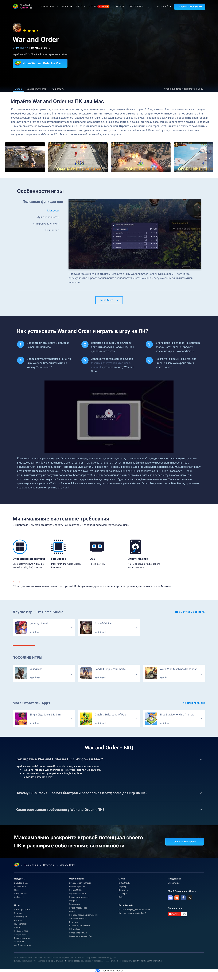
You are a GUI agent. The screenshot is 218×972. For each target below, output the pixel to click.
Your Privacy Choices (112, 970)
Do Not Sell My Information (151, 961)
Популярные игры (22, 909)
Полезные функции (78, 933)
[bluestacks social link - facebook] (183, 897)
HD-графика (75, 929)
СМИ (120, 897)
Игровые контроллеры (80, 883)
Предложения (20, 893)
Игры (65, 6)
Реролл (72, 911)
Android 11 (19, 897)
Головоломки (20, 924)
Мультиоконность (77, 893)
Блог (79, 6)
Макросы (73, 900)
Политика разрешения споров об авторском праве (87, 961)
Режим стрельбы (77, 886)
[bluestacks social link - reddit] (176, 897)
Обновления (174, 883)
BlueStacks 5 (20, 886)
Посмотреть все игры (190, 612)
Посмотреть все (194, 703)
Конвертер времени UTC (80, 936)
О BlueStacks (124, 883)
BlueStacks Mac (21, 883)
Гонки (17, 927)
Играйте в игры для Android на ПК (134, 909)
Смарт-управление (78, 908)
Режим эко (74, 904)
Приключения (20, 917)
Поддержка (136, 6)
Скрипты (73, 922)
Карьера (122, 893)
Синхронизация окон (79, 897)
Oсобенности (46, 6)
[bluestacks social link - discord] (170, 897)
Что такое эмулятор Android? (132, 913)
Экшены (18, 913)
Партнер (119, 6)
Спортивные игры (22, 938)
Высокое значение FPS (80, 925)
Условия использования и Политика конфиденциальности (39, 961)
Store (99, 6)
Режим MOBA (75, 890)
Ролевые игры (21, 931)
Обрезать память (77, 918)
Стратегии (20, 48)
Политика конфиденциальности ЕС (125, 961)
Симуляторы (20, 934)
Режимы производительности (83, 915)
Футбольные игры (22, 945)
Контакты (123, 890)
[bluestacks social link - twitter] (189, 897)
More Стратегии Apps (31, 703)
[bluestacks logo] (22, 6)
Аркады (18, 920)
